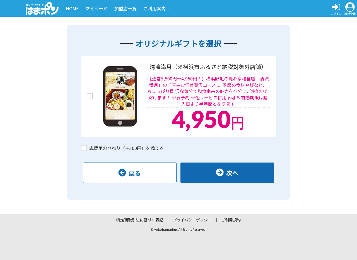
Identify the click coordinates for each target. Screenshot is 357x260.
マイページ (96, 8)
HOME (72, 8)
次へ (232, 172)
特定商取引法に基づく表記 (139, 220)
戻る (135, 172)
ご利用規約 (231, 220)
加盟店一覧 (125, 8)
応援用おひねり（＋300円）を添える (126, 148)
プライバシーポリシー (192, 220)
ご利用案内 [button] (155, 8)
